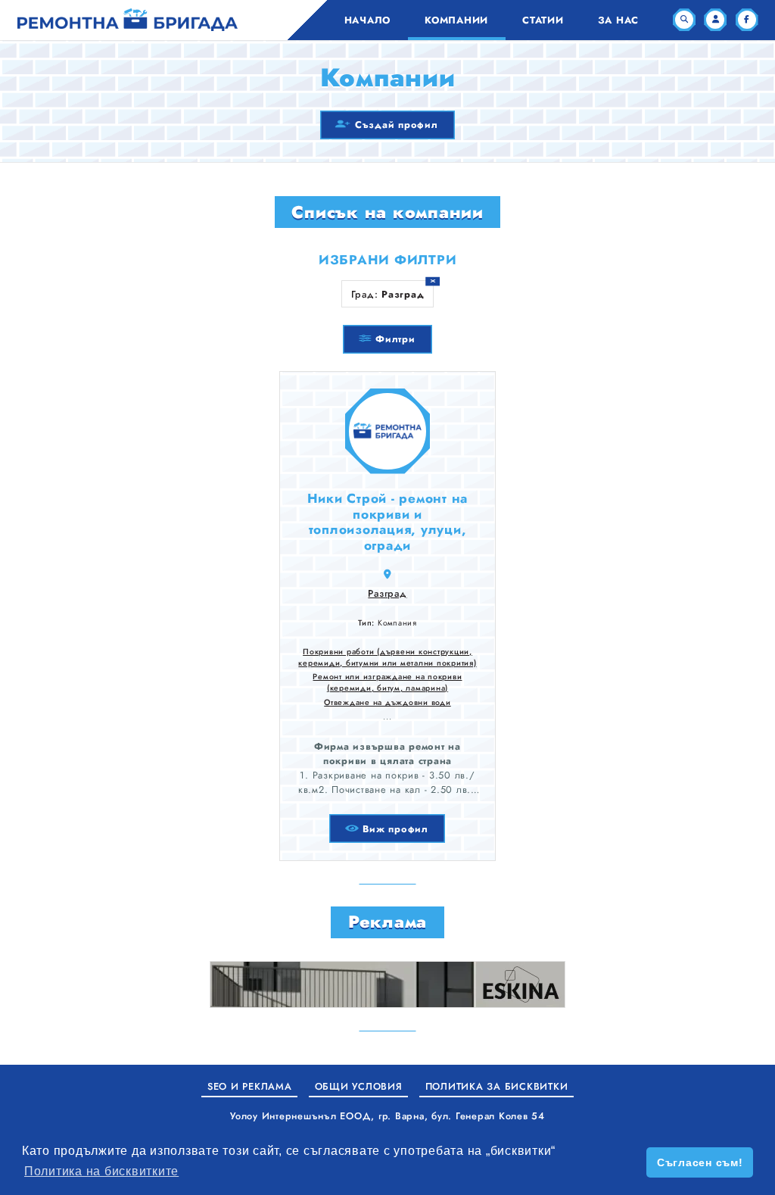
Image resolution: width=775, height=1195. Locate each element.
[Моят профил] (715, 19)
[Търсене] (684, 19)
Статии (543, 20)
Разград (387, 593)
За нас (619, 20)
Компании (456, 20)
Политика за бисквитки (496, 1086)
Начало (367, 20)
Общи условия (359, 1086)
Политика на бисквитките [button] (101, 1171)
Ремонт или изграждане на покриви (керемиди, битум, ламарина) (387, 682)
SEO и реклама (249, 1086)
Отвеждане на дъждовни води (387, 702)
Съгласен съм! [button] (700, 1162)
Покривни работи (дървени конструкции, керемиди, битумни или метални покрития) (387, 657)
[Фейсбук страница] (747, 19)
